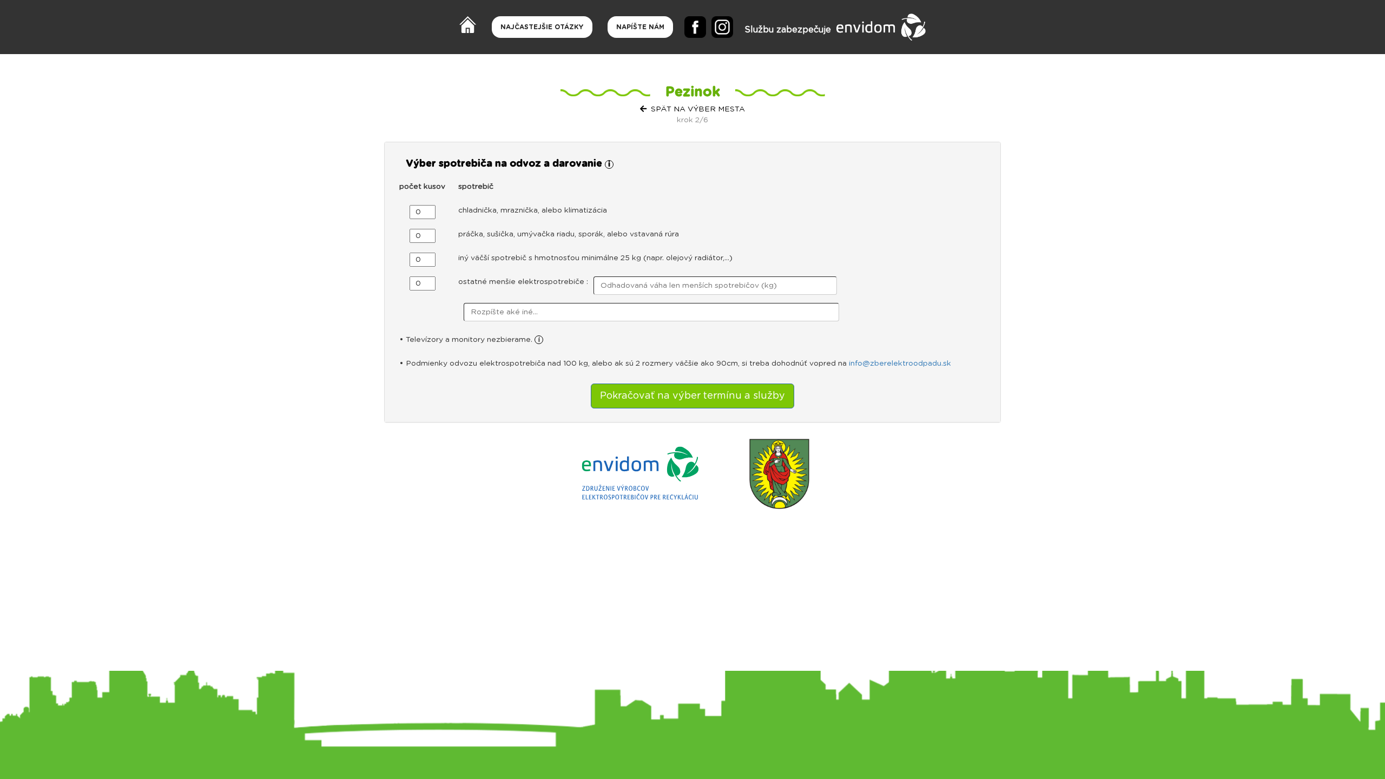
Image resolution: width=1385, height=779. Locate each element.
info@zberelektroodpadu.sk (900, 363)
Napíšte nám (640, 27)
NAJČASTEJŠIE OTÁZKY (542, 27)
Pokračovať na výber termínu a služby (692, 396)
